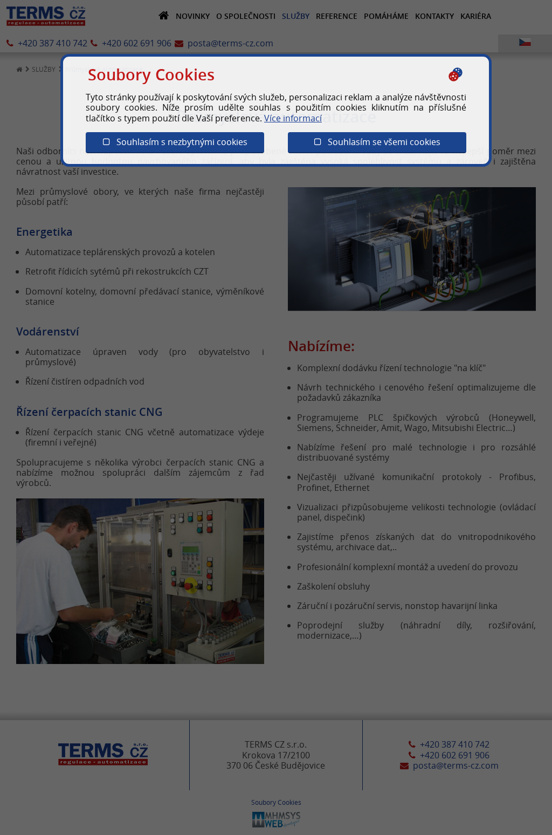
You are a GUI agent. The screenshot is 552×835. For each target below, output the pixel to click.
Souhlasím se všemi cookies (380, 142)
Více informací (293, 118)
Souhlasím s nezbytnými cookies (178, 142)
